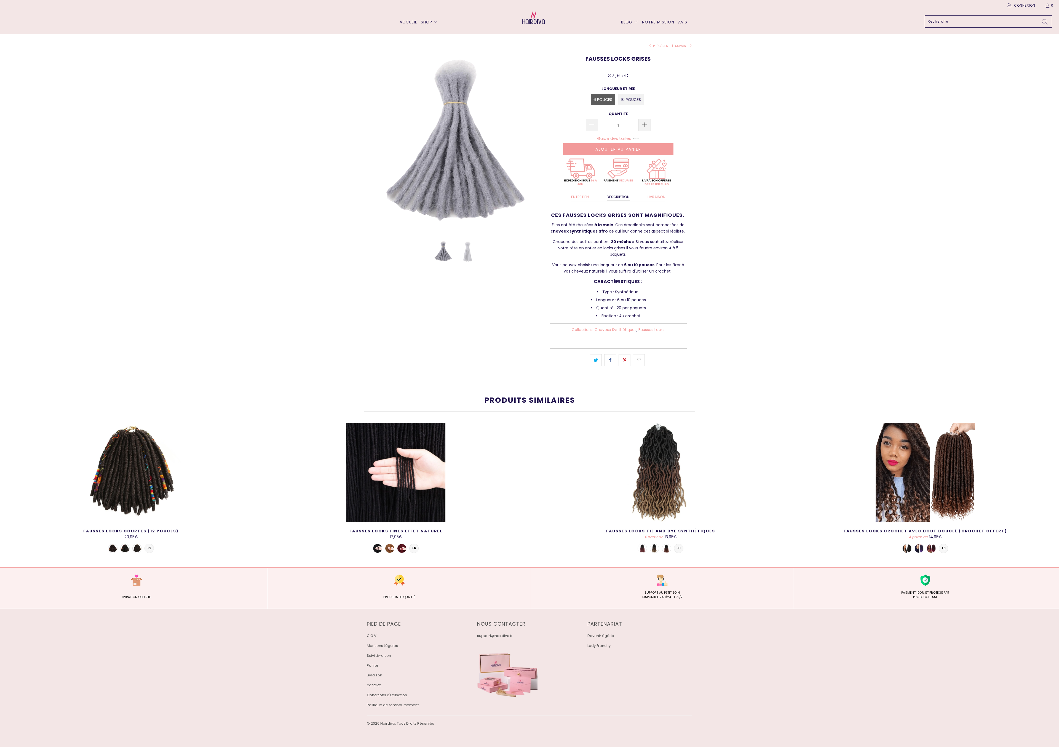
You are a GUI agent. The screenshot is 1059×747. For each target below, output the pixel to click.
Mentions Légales (382, 645)
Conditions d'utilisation (387, 695)
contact (374, 685)
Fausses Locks (651, 329)
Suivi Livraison (379, 655)
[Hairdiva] (532, 17)
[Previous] (376, 143)
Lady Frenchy (599, 645)
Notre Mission (658, 22)
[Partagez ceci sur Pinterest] (624, 360)
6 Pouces (602, 99)
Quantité (618, 113)
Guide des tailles (614, 138)
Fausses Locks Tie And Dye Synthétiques (660, 472)
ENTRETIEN (580, 196)
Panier (372, 665)
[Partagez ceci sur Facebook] (610, 360)
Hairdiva (387, 723)
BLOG (627, 22)
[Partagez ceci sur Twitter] (596, 360)
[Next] (535, 143)
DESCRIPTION (618, 196)
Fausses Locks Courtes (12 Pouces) (131, 472)
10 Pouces (631, 99)
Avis (682, 22)
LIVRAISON (656, 196)
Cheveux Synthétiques (616, 329)
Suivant (682, 46)
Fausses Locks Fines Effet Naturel (396, 472)
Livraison (374, 675)
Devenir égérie (600, 635)
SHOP (426, 22)
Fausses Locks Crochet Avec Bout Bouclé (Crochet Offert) (925, 472)
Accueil (408, 22)
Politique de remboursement (393, 705)
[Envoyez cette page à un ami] (639, 360)
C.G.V (371, 635)
